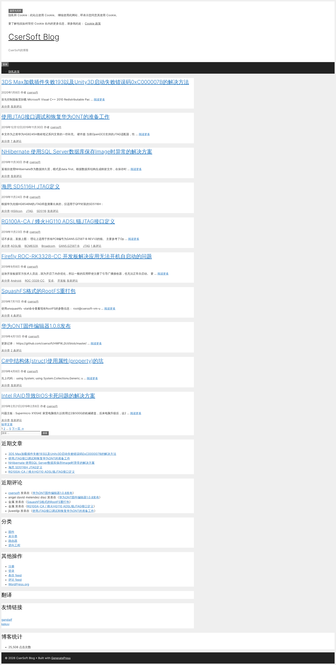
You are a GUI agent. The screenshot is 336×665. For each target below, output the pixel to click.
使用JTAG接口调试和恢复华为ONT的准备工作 (55, 116)
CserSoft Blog (33, 37)
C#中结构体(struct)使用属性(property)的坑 (52, 361)
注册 (11, 566)
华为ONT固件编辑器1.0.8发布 (36, 326)
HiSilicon (16, 211)
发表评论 (16, 106)
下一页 (18, 428)
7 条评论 (16, 141)
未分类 (5, 106)
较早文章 (7, 424)
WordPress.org (18, 584)
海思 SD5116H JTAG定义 (30, 186)
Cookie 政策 (93, 23)
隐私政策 (14, 71)
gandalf (6, 620)
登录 (11, 571)
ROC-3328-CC (34, 280)
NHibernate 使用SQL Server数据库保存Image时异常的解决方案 (76, 151)
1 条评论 (96, 246)
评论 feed (15, 580)
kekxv (5, 624)
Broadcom (48, 246)
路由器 (12, 541)
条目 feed (15, 575)
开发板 (61, 280)
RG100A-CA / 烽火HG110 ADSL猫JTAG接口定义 (58, 221)
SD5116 (41, 211)
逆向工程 (14, 545)
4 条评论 (16, 315)
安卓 (51, 280)
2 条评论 (16, 350)
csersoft (14, 493)
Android (16, 280)
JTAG (29, 211)
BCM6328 (31, 246)
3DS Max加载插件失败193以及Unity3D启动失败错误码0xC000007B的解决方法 (95, 82)
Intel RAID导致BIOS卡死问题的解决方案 (48, 395)
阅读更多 (99, 99)
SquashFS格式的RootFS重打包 (38, 291)
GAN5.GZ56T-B (69, 246)
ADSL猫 (16, 246)
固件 (11, 532)
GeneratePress (61, 658)
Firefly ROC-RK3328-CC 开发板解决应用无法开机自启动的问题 (76, 256)
